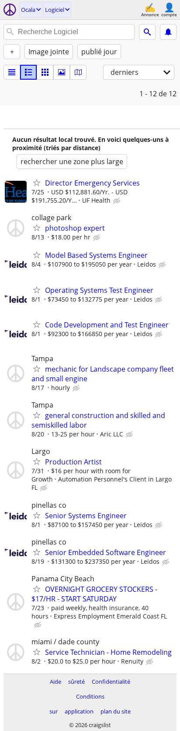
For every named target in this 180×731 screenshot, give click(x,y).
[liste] (11, 72)
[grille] (45, 72)
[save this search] (168, 32)
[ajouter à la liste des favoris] (36, 182)
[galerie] (61, 72)
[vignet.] (28, 72)
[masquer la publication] (117, 200)
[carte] (78, 72)
